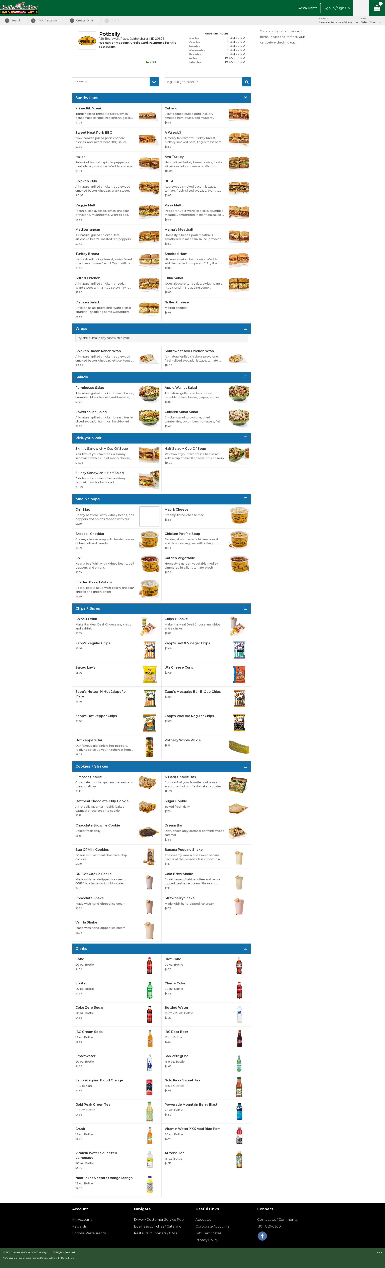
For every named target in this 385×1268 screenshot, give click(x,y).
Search (14, 20)
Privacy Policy (207, 1240)
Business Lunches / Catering (158, 1226)
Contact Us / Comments (277, 1220)
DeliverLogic (67, 1258)
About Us (203, 1220)
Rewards (79, 1226)
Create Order (83, 20)
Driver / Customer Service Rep (159, 1220)
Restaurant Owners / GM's (155, 1233)
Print (152, 62)
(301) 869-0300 (269, 1226)
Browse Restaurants (89, 1233)
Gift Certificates (208, 1233)
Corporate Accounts (212, 1226)
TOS (379, 1253)
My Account (82, 1220)
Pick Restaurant (46, 20)
